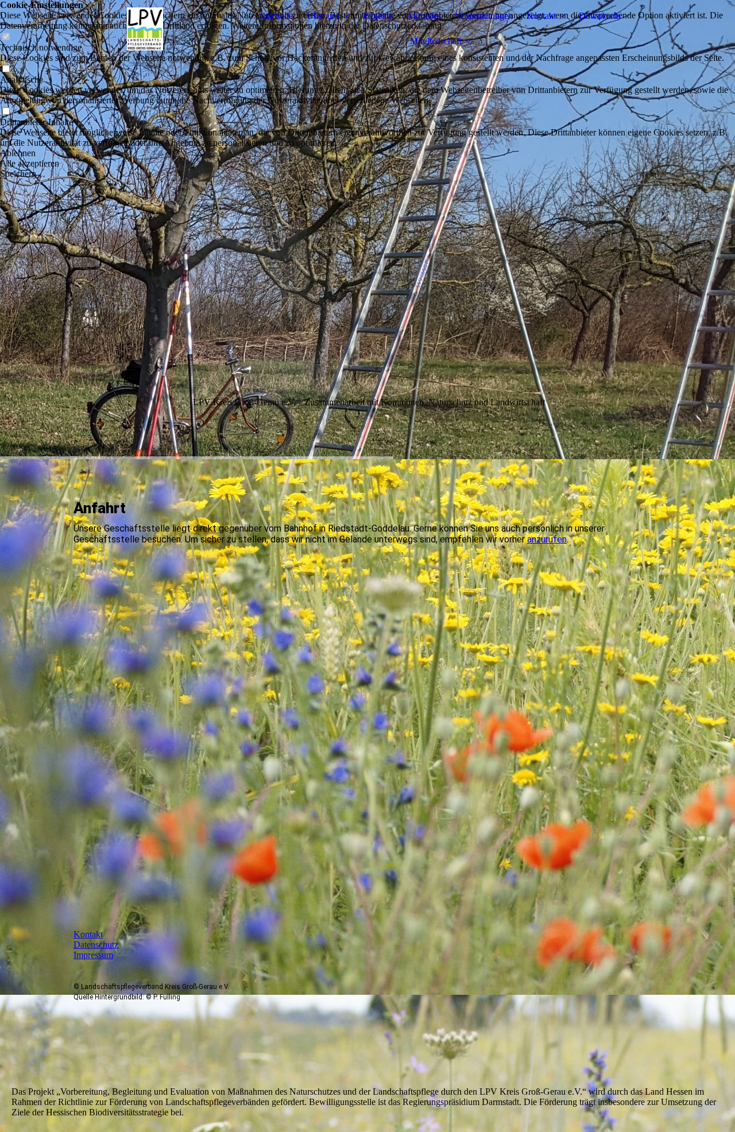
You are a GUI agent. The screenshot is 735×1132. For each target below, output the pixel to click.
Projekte (378, 16)
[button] (367, 153)
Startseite (276, 16)
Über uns (323, 16)
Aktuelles (424, 16)
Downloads (600, 16)
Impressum (93, 955)
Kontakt (541, 16)
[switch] (5, 69)
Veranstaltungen (484, 16)
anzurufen (547, 539)
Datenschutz (96, 944)
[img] (145, 28)
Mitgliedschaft (436, 41)
